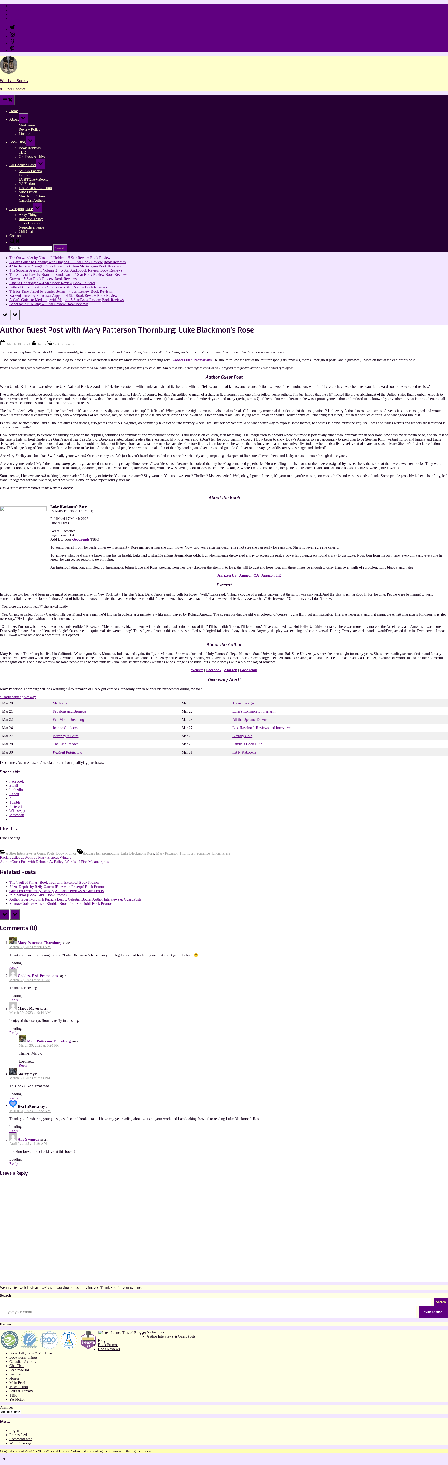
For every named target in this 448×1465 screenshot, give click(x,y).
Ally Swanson (28, 1139)
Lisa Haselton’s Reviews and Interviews (261, 728)
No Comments (63, 344)
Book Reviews (30, 148)
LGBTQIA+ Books (33, 179)
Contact (15, 18)
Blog (101, 1341)
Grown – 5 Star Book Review (31, 279)
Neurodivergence (31, 227)
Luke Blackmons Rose (137, 853)
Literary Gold (242, 736)
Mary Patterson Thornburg (175, 853)
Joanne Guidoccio (66, 728)
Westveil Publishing (67, 752)
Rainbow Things (31, 219)
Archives (6, 1407)
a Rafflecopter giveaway (18, 697)
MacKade (60, 703)
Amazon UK (271, 575)
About (14, 119)
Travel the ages (243, 703)
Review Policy (20, 10)
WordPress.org (20, 1443)
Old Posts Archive (32, 156)
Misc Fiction (28, 192)
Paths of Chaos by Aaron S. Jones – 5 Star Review (46, 287)
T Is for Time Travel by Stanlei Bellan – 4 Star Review (49, 291)
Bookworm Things (23, 1357)
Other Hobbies (29, 223)
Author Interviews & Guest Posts (30, 853)
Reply (13, 967)
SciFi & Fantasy (30, 171)
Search (5, 1295)
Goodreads (80, 539)
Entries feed (18, 1435)
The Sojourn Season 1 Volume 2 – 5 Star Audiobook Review (54, 270)
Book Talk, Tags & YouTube (30, 1353)
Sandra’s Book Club (247, 744)
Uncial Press (221, 853)
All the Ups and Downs (249, 720)
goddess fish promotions (101, 853)
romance (203, 853)
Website (197, 670)
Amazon (230, 670)
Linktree (15, 14)
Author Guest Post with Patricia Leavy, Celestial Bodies (50, 899)
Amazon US (227, 575)
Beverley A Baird (65, 736)
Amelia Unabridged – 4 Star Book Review (40, 283)
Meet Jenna (27, 125)
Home (13, 6)
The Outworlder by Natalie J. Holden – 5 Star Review (49, 258)
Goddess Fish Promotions (192, 360)
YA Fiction (27, 184)
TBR (22, 152)
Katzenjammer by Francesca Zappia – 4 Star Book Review (52, 296)
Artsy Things (28, 215)
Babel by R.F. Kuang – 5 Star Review (37, 304)
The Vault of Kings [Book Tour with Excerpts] (43, 882)
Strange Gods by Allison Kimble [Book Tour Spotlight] (50, 903)
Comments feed (20, 1439)
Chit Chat (26, 231)
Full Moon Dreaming (68, 720)
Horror (24, 175)
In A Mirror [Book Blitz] (27, 895)
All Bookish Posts (22, 165)
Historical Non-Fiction (35, 188)
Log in (14, 1431)
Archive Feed (157, 1332)
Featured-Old (19, 1370)
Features (15, 1374)
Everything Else (21, 209)
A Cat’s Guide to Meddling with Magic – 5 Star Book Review (55, 300)
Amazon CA (249, 575)
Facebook (213, 670)
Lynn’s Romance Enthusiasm (253, 711)
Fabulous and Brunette (69, 711)
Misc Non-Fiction (32, 196)
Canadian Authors (32, 200)
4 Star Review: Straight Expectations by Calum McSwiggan (53, 266)
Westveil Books (14, 80)
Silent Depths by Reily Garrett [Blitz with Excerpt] (46, 887)
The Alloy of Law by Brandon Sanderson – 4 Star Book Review (57, 274)
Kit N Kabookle (244, 752)
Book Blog (17, 142)
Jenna (42, 344)
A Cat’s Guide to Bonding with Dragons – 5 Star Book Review (56, 262)
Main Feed (17, 1383)
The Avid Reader (65, 744)
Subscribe (433, 1312)
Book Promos (66, 853)
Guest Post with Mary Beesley (31, 891)
